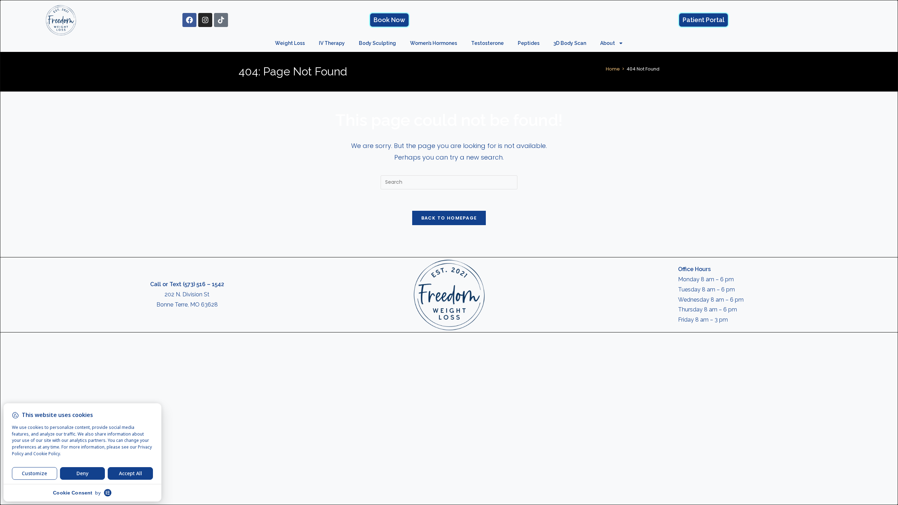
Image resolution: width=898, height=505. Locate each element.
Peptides (529, 43)
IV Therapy (332, 43)
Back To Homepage (449, 218)
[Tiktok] (221, 20)
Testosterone (487, 43)
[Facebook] (189, 20)
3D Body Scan (570, 43)
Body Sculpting (377, 43)
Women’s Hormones (433, 43)
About (607, 43)
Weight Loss (290, 43)
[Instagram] (205, 20)
